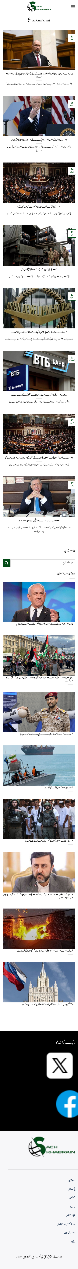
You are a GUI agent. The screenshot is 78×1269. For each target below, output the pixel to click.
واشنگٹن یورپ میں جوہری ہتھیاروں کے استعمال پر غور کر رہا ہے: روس (47, 1004)
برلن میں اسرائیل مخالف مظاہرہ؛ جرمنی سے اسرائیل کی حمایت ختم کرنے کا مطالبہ (39, 679)
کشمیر (72, 1198)
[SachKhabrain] (39, 6)
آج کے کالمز (70, 1215)
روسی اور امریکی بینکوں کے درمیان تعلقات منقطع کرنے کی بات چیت (39, 395)
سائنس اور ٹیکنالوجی (66, 1224)
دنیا (72, 1207)
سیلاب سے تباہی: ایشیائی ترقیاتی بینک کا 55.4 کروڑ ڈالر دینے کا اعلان (39, 332)
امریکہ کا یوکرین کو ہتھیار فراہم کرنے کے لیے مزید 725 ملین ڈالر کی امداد (39, 140)
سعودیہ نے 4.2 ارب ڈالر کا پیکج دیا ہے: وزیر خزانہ (39, 520)
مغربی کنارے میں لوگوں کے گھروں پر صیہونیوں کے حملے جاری (49, 841)
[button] (73, 6)
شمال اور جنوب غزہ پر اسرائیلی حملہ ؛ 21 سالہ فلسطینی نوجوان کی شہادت (45, 951)
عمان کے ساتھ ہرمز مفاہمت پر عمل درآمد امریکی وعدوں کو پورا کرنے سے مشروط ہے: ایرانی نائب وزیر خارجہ (38, 896)
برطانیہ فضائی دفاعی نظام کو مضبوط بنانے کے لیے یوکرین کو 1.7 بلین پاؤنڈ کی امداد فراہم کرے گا (39, 75)
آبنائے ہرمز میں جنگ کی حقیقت (58, 787)
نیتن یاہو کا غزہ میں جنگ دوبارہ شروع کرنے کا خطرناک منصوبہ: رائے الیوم (44, 624)
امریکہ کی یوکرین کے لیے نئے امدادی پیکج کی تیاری (39, 269)
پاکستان (71, 1189)
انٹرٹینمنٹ (69, 1233)
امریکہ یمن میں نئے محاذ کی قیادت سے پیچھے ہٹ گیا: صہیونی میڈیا (46, 734)
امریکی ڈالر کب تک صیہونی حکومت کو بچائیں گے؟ (39, 207)
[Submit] (6, 563)
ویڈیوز (73, 1242)
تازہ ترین (72, 1181)
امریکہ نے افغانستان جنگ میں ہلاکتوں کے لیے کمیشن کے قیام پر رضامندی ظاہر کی (39, 458)
